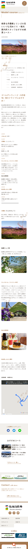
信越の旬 (18, 522)
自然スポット (4, 525)
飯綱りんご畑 (12, 74)
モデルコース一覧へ (13, 462)
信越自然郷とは (5, 518)
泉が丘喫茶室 (12, 82)
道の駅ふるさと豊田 (6, 189)
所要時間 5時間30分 (14, 87)
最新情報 (18, 518)
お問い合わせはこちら (13, 495)
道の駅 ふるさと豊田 (14, 84)
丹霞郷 (3, 141)
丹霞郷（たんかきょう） (15, 72)
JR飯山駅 (3, 136)
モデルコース (4, 522)
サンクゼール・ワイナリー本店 (9, 160)
